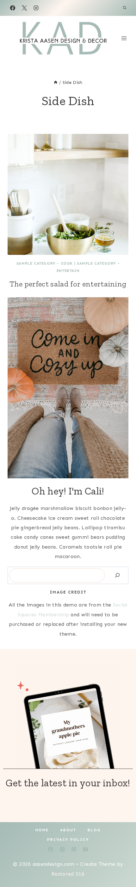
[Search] (117, 575)
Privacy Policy (68, 839)
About (68, 830)
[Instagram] (36, 8)
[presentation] (68, 194)
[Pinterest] (74, 849)
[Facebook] (13, 8)
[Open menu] (124, 38)
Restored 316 (68, 874)
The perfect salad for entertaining (68, 283)
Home (42, 830)
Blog (94, 830)
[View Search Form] (124, 8)
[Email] (85, 849)
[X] (24, 8)
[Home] (55, 82)
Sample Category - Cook (44, 263)
